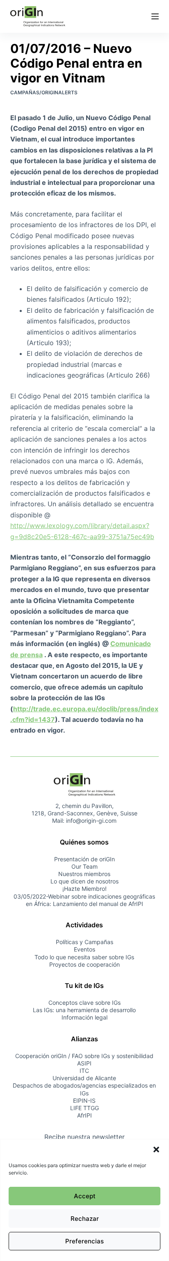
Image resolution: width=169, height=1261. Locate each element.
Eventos (84, 949)
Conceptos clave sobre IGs (84, 1002)
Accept (85, 1196)
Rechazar (85, 1218)
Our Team (84, 866)
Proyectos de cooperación (84, 964)
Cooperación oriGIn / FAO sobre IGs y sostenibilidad (84, 1055)
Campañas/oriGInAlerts (44, 92)
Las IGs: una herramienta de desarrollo (84, 1009)
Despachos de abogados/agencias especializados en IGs (84, 1089)
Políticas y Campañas (84, 941)
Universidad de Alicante (84, 1077)
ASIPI (84, 1063)
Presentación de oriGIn (84, 859)
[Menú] (155, 16)
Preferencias (84, 1241)
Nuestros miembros (84, 873)
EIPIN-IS (84, 1100)
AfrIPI (84, 1115)
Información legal (84, 1017)
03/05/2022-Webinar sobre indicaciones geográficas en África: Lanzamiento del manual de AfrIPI (84, 900)
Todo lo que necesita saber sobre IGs (84, 957)
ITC (84, 1070)
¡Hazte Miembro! (84, 888)
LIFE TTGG (84, 1107)
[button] (156, 1149)
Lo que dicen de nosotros (84, 881)
